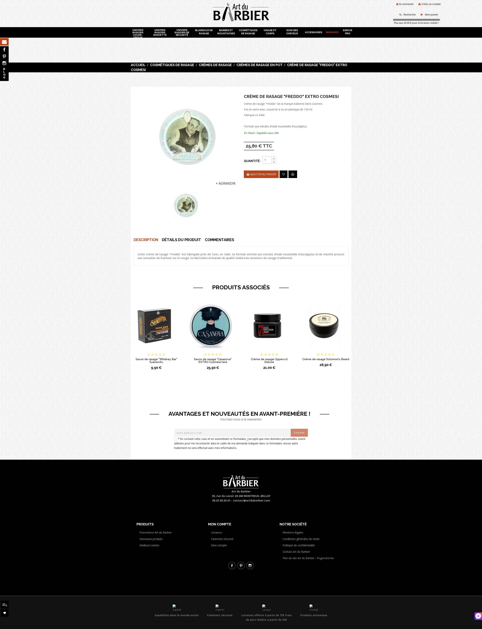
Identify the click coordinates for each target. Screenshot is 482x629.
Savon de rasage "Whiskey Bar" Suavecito (156, 361)
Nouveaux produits (151, 539)
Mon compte (219, 545)
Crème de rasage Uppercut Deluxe (269, 361)
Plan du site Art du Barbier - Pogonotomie (308, 558)
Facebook (4, 49)
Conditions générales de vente (301, 539)
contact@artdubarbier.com (251, 500)
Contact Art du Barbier (296, 551)
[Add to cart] (193, 351)
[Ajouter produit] (292, 174)
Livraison (216, 532)
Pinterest (4, 56)
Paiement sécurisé (222, 539)
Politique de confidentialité (299, 545)
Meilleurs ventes (149, 545)
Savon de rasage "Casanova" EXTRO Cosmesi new (213, 361)
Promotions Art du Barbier (156, 532)
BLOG (4, 73)
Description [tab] (146, 240)
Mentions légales (293, 532)
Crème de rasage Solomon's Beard (325, 359)
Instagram (4, 63)
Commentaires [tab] (219, 240)
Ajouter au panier (262, 174)
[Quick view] (175, 351)
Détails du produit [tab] (181, 240)
